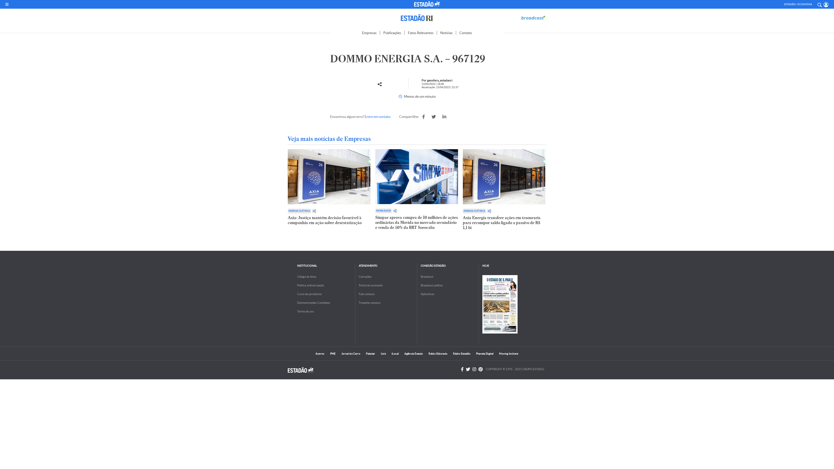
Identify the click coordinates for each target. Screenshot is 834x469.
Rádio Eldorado (438, 353)
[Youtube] (480, 369)
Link (383, 353)
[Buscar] (819, 4)
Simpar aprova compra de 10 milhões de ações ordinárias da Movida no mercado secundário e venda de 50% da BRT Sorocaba (416, 222)
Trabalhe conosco (369, 302)
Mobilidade (383, 211)
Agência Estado (413, 353)
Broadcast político (432, 285)
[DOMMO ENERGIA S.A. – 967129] (423, 117)
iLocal (395, 353)
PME (333, 353)
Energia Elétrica (299, 211)
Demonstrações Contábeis (313, 302)
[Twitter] (468, 369)
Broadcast (427, 276)
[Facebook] (462, 369)
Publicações (392, 33)
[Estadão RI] (417, 17)
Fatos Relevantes (421, 33)
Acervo (320, 353)
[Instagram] (474, 369)
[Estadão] (428, 4)
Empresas (369, 33)
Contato (465, 33)
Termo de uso (305, 311)
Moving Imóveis (508, 353)
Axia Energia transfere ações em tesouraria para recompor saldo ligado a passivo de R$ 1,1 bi (502, 222)
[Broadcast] (533, 18)
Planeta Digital (484, 353)
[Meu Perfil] (826, 4)
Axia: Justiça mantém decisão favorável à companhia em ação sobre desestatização (325, 220)
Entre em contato (378, 117)
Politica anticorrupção (310, 285)
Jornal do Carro (350, 353)
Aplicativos (427, 294)
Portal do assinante (371, 285)
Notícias (446, 33)
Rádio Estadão (461, 353)
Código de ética (306, 276)
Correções (365, 276)
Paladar (370, 353)
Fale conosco (367, 294)
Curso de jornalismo (309, 294)
